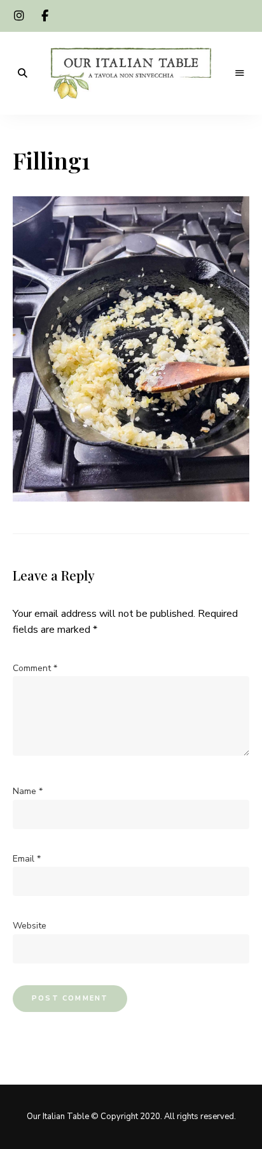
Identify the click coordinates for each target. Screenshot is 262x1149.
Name (28, 791)
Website (29, 926)
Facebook (44, 16)
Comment (35, 668)
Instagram (19, 16)
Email (27, 859)
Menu (239, 73)
